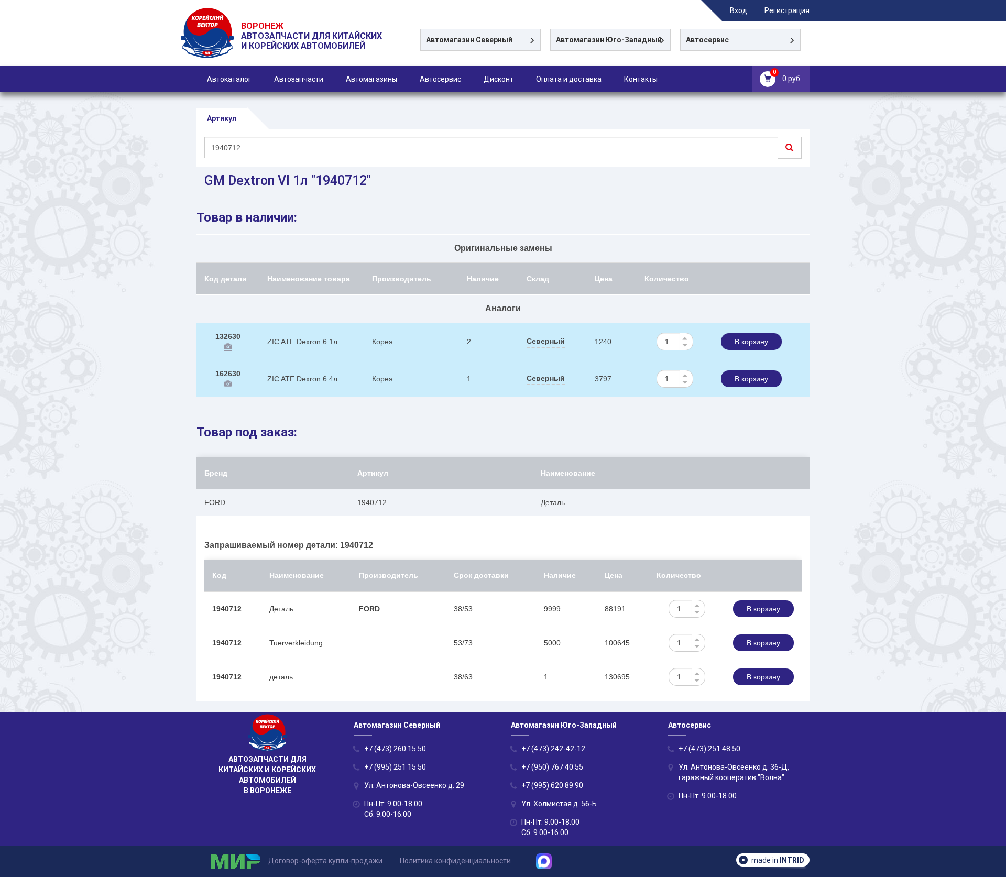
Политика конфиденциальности (455, 861)
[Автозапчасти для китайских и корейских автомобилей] (208, 46)
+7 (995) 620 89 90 (552, 785)
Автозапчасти (298, 79)
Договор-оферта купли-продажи (325, 861)
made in (777, 860)
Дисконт (498, 79)
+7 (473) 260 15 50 (395, 748)
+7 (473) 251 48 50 (709, 748)
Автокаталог (229, 79)
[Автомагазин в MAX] (547, 861)
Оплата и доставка (569, 79)
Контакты (641, 79)
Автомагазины (371, 79)
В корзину (751, 341)
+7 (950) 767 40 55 (552, 767)
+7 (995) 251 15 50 (395, 767)
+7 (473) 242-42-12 (553, 748)
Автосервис (440, 79)
